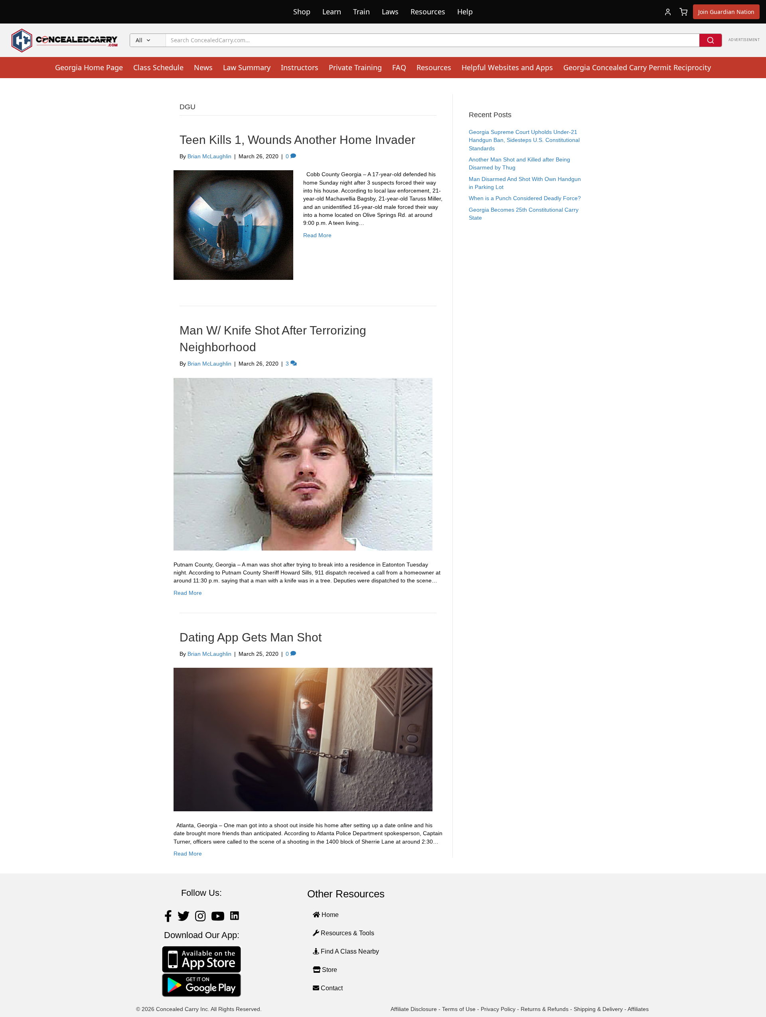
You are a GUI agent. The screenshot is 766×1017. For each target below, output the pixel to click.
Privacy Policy (498, 1009)
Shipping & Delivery (598, 1009)
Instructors (299, 67)
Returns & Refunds (545, 1009)
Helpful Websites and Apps (507, 67)
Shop (301, 11)
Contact (331, 988)
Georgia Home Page (89, 67)
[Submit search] (710, 40)
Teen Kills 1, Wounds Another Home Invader (297, 139)
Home (329, 914)
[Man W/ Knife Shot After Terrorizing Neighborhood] (303, 463)
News (203, 67)
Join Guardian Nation (726, 12)
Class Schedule (158, 67)
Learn (331, 11)
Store (328, 969)
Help (465, 11)
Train (361, 11)
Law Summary (246, 67)
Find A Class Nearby (349, 951)
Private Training (355, 67)
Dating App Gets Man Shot (251, 637)
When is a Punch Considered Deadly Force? (525, 198)
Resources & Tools (346, 933)
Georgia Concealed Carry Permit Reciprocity (637, 67)
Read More (317, 235)
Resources (428, 11)
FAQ (399, 67)
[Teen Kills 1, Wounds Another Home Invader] (233, 225)
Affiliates (638, 1009)
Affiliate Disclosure (414, 1009)
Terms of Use (459, 1009)
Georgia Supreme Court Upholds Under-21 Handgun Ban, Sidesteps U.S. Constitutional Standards (524, 140)
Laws (390, 11)
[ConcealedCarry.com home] (64, 40)
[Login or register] (667, 12)
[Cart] (683, 12)
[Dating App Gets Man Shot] (303, 739)
